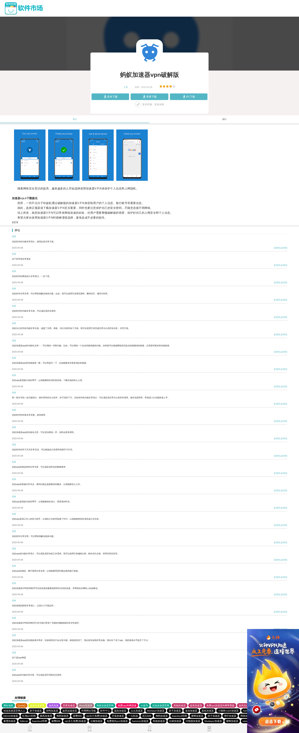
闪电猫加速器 (193, 721)
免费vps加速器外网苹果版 (220, 705)
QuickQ (21, 705)
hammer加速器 (140, 721)
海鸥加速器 (62, 715)
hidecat (24, 721)
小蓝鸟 (144, 705)
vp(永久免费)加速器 (96, 715)
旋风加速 (53, 705)
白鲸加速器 (175, 721)
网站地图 (8, 705)
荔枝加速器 (120, 710)
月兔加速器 (118, 715)
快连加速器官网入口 (14, 710)
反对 (283, 248)
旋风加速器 (196, 705)
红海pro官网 (29, 715)
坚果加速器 (69, 705)
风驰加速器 (180, 705)
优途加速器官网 (160, 705)
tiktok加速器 (85, 705)
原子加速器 (36, 710)
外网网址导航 (88, 710)
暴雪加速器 (9, 721)
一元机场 (133, 715)
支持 (276, 248)
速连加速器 (191, 710)
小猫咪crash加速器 (228, 710)
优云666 (146, 715)
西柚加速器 (247, 715)
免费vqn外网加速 (127, 705)
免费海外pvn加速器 (117, 721)
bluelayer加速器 (155, 710)
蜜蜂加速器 (197, 715)
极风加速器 (46, 715)
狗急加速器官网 (105, 705)
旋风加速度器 (37, 705)
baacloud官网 (179, 715)
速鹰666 (77, 715)
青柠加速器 (230, 715)
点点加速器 (137, 710)
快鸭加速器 (52, 710)
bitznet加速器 (10, 715)
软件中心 (105, 710)
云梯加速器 (96, 721)
